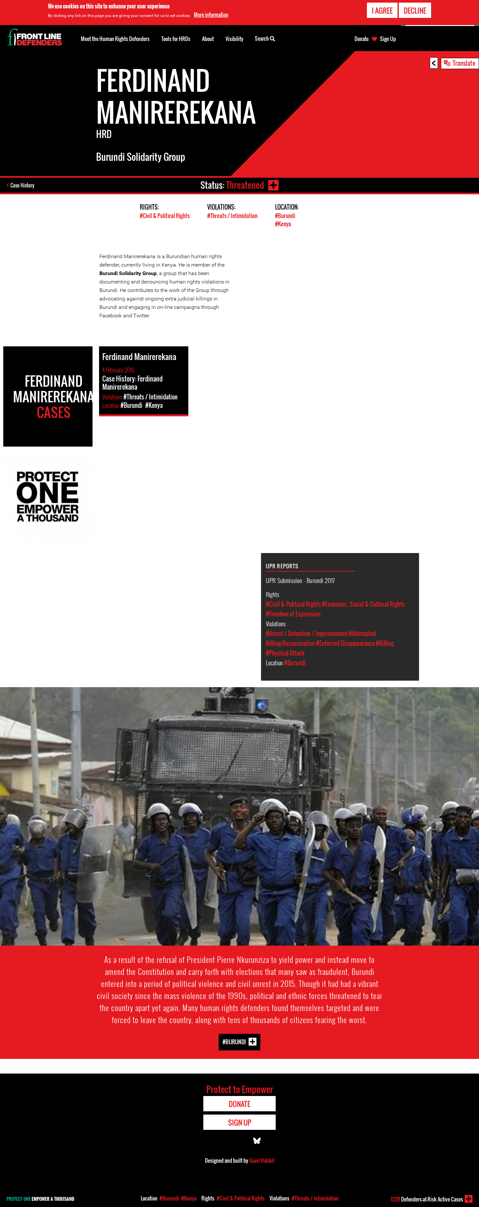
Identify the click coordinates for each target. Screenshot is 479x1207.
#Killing (385, 643)
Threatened (245, 185)
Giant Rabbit (261, 1160)
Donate (362, 38)
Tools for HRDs (175, 39)
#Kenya (283, 224)
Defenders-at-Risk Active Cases (427, 1199)
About (208, 39)
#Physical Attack (285, 653)
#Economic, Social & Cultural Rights (363, 604)
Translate (464, 62)
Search (262, 38)
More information (211, 15)
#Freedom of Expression (293, 614)
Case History (22, 185)
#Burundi (285, 216)
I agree (382, 10)
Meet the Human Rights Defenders (115, 39)
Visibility (234, 39)
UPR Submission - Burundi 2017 (300, 580)
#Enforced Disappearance (345, 643)
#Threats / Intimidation (232, 216)
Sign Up (388, 38)
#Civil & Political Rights (165, 216)
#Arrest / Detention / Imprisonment (307, 633)
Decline (415, 10)
